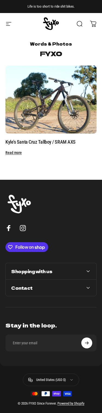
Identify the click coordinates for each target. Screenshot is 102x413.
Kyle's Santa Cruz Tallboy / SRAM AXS (40, 142)
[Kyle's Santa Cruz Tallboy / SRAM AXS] (51, 99)
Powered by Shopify (70, 403)
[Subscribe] (86, 343)
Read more (13, 152)
